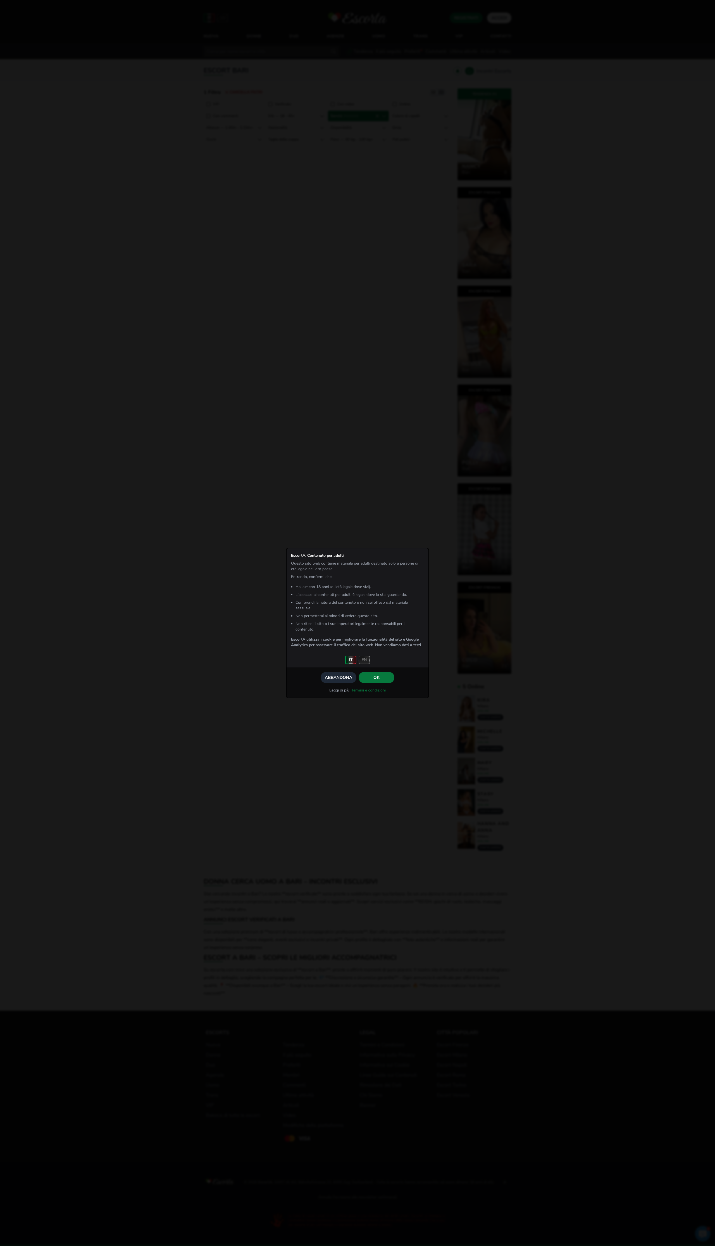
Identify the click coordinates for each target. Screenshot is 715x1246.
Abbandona (338, 677)
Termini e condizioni (368, 690)
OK (376, 677)
